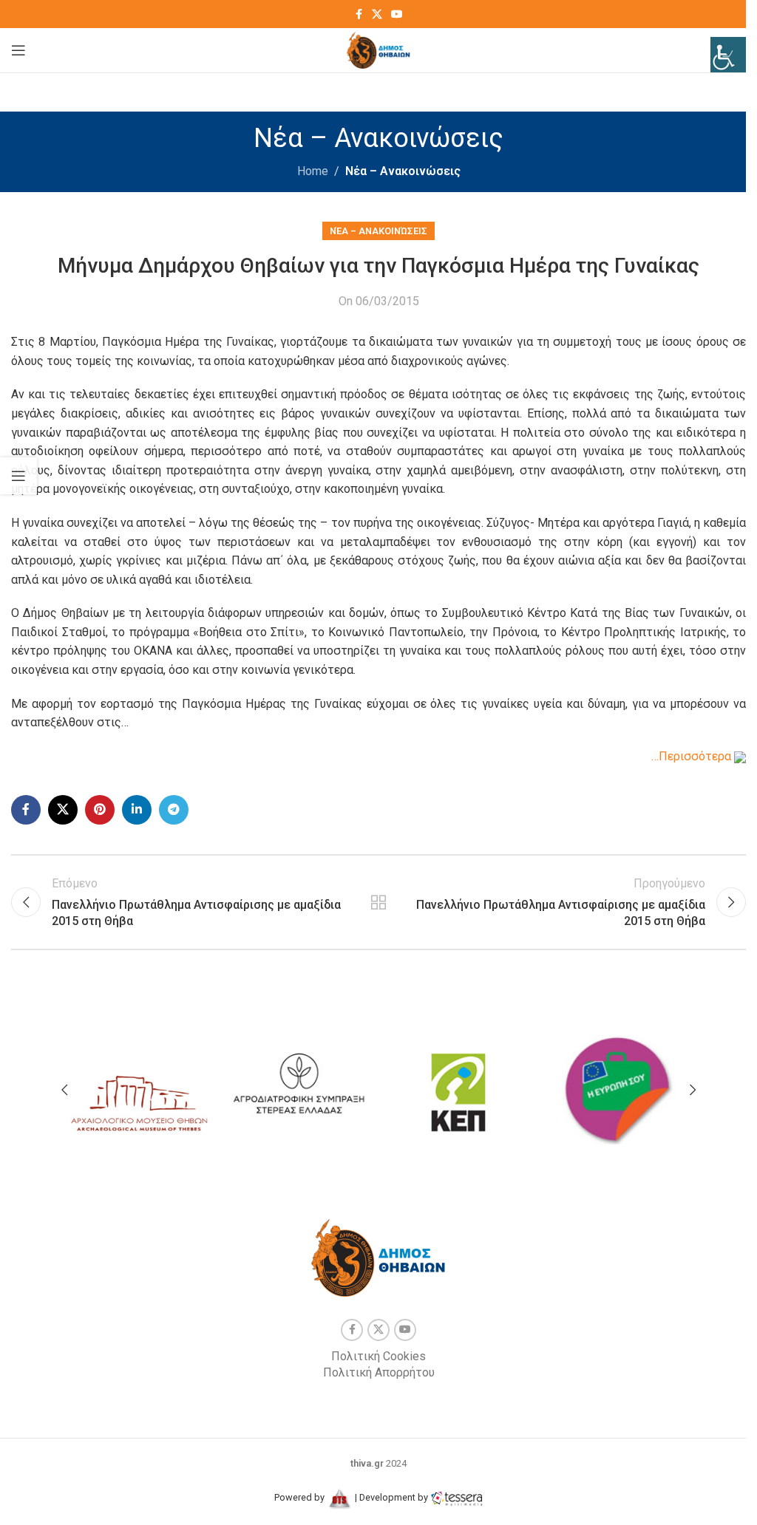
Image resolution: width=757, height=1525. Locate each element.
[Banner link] (139, 1086)
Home (312, 171)
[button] (64, 1090)
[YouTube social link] (397, 14)
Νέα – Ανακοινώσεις (403, 171)
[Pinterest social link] (100, 810)
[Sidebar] (18, 475)
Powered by (300, 1497)
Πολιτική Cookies (378, 1356)
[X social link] (377, 14)
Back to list (378, 902)
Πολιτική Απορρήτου (379, 1372)
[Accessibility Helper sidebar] (728, 54)
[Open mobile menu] (18, 50)
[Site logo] (379, 49)
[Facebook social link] (358, 14)
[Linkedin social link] (137, 810)
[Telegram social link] (174, 810)
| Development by (391, 1497)
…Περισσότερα (692, 756)
